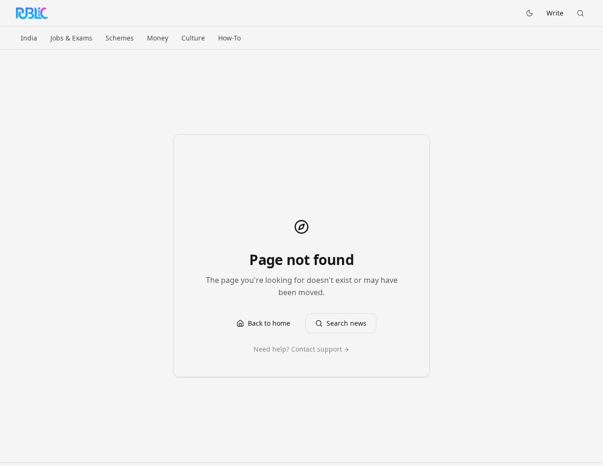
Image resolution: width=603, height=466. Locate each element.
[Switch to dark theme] (529, 13)
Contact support (316, 349)
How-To (229, 37)
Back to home (269, 323)
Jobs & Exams (71, 37)
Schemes (120, 37)
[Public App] (32, 13)
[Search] (580, 13)
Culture (193, 37)
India (29, 37)
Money (157, 37)
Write (554, 12)
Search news (346, 323)
